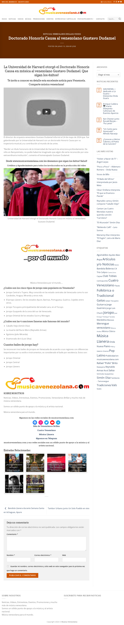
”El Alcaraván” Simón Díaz (108, 222)
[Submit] (120, 19)
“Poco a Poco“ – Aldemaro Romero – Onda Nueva (108, 168)
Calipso (104, 272)
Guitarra (101, 304)
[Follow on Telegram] (121, 2)
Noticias (12, 19)
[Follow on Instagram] (116, 2)
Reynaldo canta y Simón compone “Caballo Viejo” (108, 202)
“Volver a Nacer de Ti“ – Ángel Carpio (107, 160)
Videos (20, 19)
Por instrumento (85, 19)
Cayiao (99, 276)
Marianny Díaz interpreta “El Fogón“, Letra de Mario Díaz (108, 238)
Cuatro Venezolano (46, 430)
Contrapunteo (102, 281)
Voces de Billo (103, 174)
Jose (74, 46)
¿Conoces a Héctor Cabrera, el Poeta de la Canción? (111, 141)
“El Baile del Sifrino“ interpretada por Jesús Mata (107, 182)
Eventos (50, 19)
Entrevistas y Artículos (65, 19)
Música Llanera (46, 434)
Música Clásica (108, 331)
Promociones (39, 19)
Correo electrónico (42, 555)
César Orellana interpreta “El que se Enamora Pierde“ (108, 193)
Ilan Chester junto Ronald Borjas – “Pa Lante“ (111, 121)
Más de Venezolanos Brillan (46, 426)
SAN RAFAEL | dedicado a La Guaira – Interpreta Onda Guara (110, 94)
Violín (99, 389)
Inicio (4, 19)
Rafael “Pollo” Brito (107, 363)
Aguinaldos (102, 254)
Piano (107, 346)
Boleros (110, 268)
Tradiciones (104, 385)
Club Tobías (110, 276)
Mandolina (102, 319)
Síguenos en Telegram (46, 438)
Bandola (101, 268)
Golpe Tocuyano (111, 301)
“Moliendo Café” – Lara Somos (107, 229)
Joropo (108, 312)
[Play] (46, 112)
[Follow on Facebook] (114, 2)
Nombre (11, 555)
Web (64, 555)
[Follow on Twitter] (118, 2)
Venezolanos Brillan (63, 34)
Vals (114, 385)
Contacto (100, 19)
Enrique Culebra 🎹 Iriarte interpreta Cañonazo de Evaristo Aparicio (110, 108)
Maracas (110, 320)
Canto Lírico (112, 272)
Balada (117, 265)
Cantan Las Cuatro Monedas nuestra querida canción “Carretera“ (105, 213)
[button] (106, 2)
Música (28, 19)
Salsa (111, 370)
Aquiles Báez (114, 255)
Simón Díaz (104, 377)
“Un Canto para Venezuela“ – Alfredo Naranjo (110, 131)
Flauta (117, 285)
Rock (106, 370)
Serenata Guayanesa (105, 374)
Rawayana (101, 367)
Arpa (99, 259)
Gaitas (101, 300)
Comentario (12, 534)
